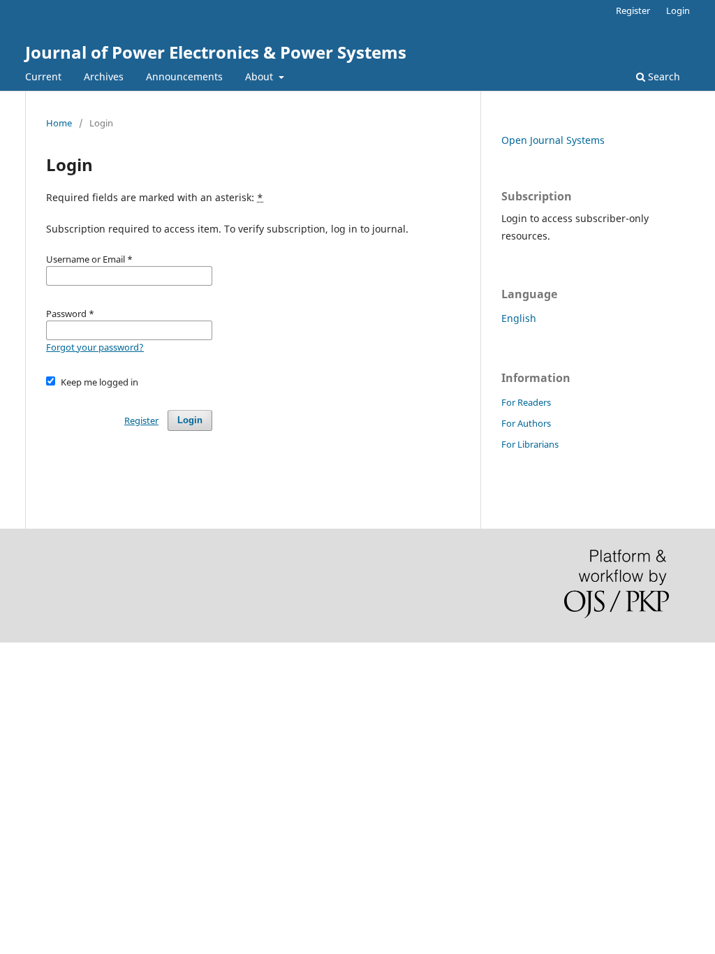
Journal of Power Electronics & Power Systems (215, 52)
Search (662, 76)
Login (678, 10)
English (518, 318)
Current (43, 76)
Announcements (184, 76)
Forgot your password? (95, 347)
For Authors (526, 423)
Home (59, 123)
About (260, 76)
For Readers (526, 402)
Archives (104, 76)
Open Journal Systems (553, 140)
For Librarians (530, 444)
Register (633, 10)
